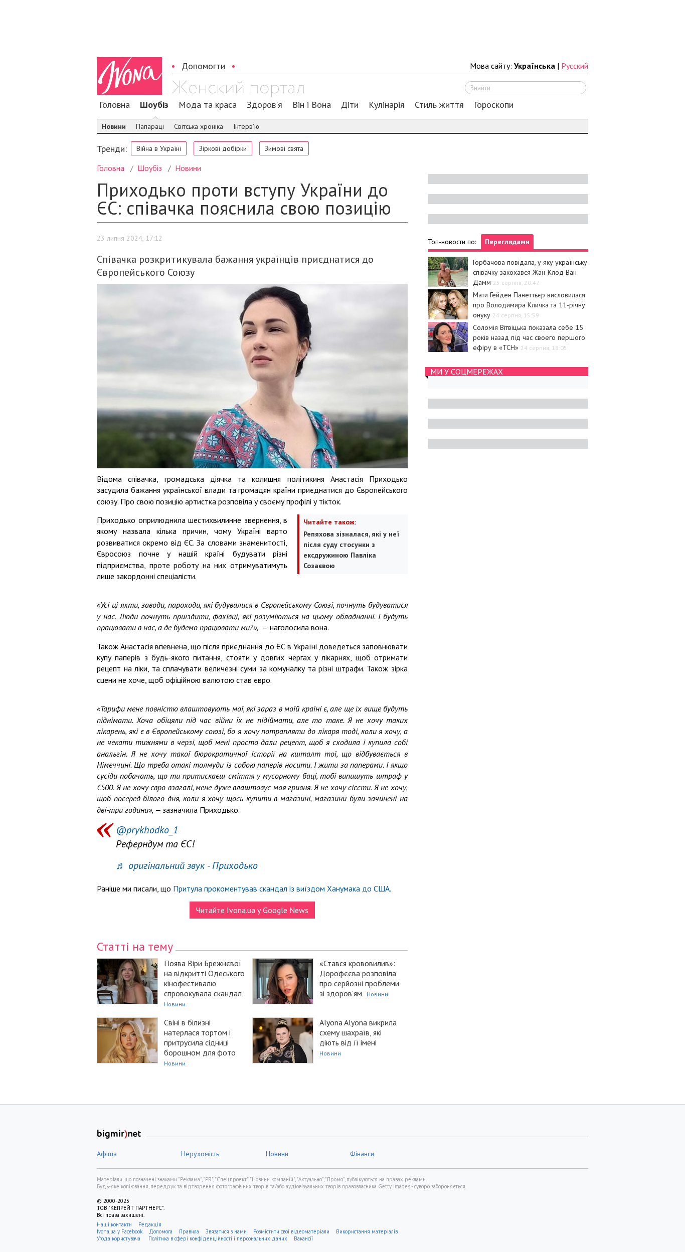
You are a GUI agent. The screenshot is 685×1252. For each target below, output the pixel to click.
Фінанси (362, 1153)
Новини (114, 126)
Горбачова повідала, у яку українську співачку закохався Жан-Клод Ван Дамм (530, 272)
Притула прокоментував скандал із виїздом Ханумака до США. (282, 888)
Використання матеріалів (367, 1231)
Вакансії (303, 1238)
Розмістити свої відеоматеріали (291, 1231)
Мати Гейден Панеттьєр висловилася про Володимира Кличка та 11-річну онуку (529, 304)
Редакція (149, 1224)
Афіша (107, 1153)
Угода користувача (119, 1238)
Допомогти (203, 66)
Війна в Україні (158, 148)
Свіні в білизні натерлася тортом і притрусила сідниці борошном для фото (200, 1037)
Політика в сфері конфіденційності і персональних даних (217, 1238)
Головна (114, 104)
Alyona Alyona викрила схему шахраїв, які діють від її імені (358, 1032)
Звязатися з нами (226, 1231)
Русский (574, 66)
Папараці (150, 126)
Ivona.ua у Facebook (119, 1231)
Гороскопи (493, 104)
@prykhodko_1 (147, 829)
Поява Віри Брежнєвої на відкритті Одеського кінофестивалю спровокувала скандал (204, 978)
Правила (189, 1231)
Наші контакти (114, 1224)
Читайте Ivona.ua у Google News (252, 910)
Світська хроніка (198, 126)
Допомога (161, 1231)
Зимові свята (284, 148)
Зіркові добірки (223, 148)
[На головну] (238, 88)
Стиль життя (439, 104)
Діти (350, 104)
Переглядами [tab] (507, 241)
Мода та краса (208, 104)
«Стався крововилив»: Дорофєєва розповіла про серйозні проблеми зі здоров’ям (359, 978)
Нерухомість (200, 1153)
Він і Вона (311, 104)
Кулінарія (387, 104)
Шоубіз (154, 104)
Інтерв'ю (246, 126)
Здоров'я (264, 104)
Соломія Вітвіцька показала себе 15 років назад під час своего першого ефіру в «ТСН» (529, 337)
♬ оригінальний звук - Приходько (187, 865)
